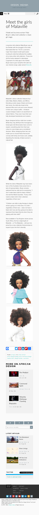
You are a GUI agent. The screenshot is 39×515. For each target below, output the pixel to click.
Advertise (16, 488)
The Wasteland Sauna (24, 438)
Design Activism (19, 356)
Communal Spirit (23, 384)
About (15, 486)
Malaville (28, 65)
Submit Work (24, 488)
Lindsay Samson (22, 354)
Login (14, 490)
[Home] (19, 5)
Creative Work (10, 358)
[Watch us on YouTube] (19, 496)
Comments (26, 358)
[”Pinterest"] (28, 422)
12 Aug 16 (13, 354)
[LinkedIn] (22, 348)
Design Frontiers (19, 358)
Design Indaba (12, 505)
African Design (10, 356)
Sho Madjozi (23, 372)
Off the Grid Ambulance (23, 459)
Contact (21, 486)
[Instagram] (16, 496)
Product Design (27, 356)
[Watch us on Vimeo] (22, 496)
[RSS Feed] (28, 496)
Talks (21, 376)
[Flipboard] (26, 348)
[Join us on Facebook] (19, 422)
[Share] (29, 348)
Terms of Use (16, 493)
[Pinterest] (19, 348)
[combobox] (30, 13)
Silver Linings (23, 448)
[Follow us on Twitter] (10, 422)
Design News (23, 389)
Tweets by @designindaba (14, 477)
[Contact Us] (31, 496)
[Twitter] (16, 348)
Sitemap (21, 490)
